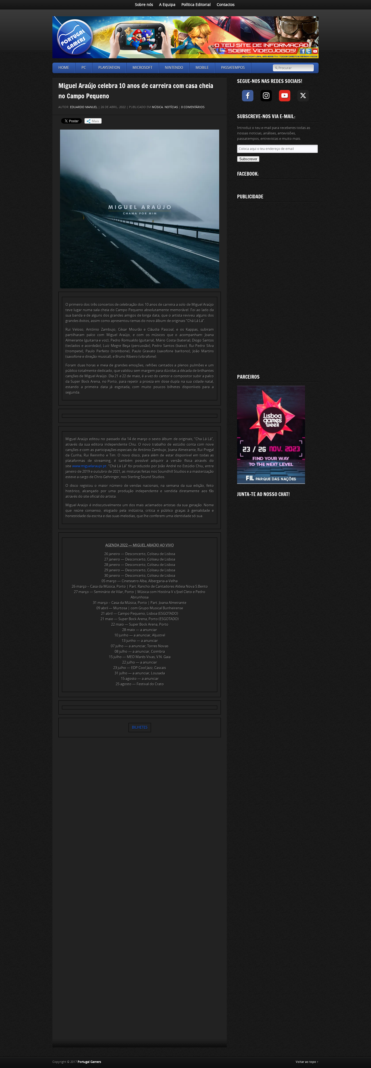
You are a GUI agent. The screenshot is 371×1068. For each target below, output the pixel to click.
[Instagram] (266, 95)
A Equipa (167, 4)
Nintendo (174, 68)
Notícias (171, 107)
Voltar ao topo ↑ (307, 1062)
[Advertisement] (278, 286)
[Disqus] (139, 817)
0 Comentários (193, 107)
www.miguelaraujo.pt (89, 466)
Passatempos (233, 68)
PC (83, 68)
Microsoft (142, 68)
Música (157, 107)
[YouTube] (284, 95)
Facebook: (248, 174)
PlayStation (109, 68)
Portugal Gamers (89, 1062)
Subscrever (248, 159)
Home (63, 68)
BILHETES (139, 727)
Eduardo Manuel (84, 107)
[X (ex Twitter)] (303, 95)
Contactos (226, 4)
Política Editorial (196, 4)
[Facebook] (247, 95)
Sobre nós (144, 4)
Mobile (202, 68)
